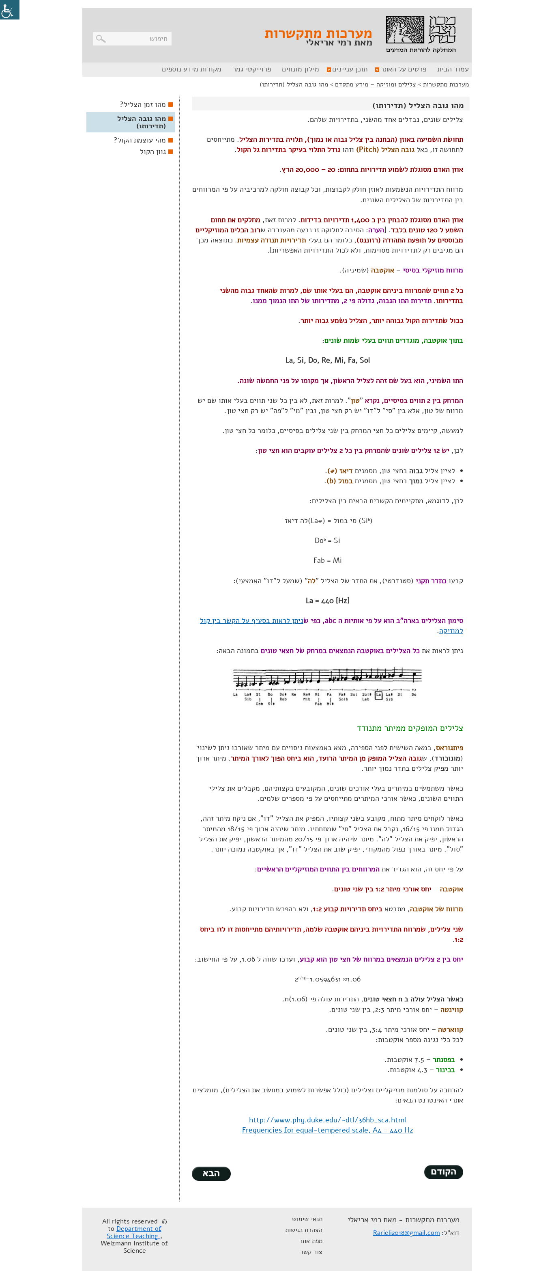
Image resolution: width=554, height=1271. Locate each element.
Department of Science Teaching (134, 1232)
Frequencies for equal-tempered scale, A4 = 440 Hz (327, 1130)
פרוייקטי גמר (251, 69)
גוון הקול (153, 151)
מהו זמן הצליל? (143, 104)
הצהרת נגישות (303, 1230)
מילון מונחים (300, 69)
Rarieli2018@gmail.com (406, 1232)
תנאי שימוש (307, 1219)
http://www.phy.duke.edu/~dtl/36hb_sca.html (327, 1120)
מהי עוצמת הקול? (140, 140)
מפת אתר (310, 1240)
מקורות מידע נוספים (191, 69)
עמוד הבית (453, 69)
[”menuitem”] (452, 70)
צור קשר (311, 1251)
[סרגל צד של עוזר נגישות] (9, 9)
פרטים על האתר (403, 69)
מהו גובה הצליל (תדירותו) (141, 122)
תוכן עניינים (349, 69)
